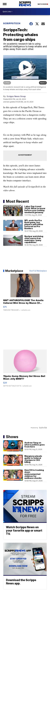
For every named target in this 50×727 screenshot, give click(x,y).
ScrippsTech (11, 23)
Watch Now (42, 4)
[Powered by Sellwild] (43, 428)
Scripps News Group (16, 96)
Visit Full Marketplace (38, 271)
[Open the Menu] (4, 4)
